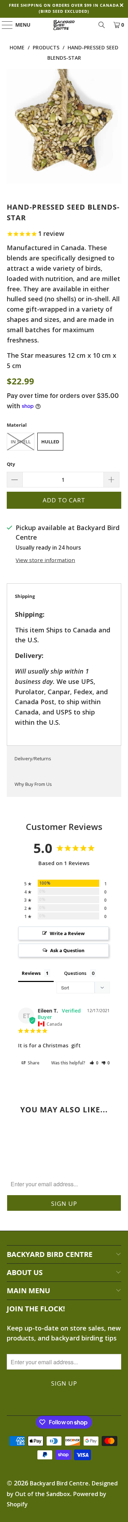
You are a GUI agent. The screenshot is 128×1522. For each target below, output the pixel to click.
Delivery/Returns (33, 758)
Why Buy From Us (33, 784)
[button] (94, 1063)
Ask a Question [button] (67, 950)
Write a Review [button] (67, 933)
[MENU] (4, 25)
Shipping (25, 596)
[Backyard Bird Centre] (64, 25)
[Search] (101, 25)
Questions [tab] (75, 973)
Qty (11, 464)
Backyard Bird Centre (59, 1483)
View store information (45, 559)
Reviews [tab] (31, 973)
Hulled (50, 441)
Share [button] (33, 1063)
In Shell (21, 441)
